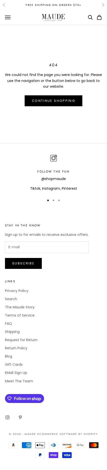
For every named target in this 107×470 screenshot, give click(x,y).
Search (11, 298)
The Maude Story (20, 307)
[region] (53, 172)
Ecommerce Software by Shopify (67, 434)
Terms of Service (20, 315)
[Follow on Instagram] (7, 417)
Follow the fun (53, 171)
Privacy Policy (16, 290)
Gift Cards (14, 364)
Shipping (12, 331)
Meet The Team (19, 381)
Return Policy (16, 348)
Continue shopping (53, 100)
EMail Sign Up (16, 372)
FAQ (8, 323)
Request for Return (21, 339)
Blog (8, 356)
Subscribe (23, 263)
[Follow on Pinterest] (20, 417)
